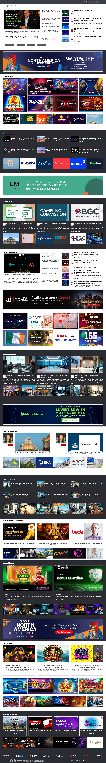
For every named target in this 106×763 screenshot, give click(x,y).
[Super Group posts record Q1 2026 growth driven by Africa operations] (95, 163)
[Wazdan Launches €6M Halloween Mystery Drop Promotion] (95, 609)
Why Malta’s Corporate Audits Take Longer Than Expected (90, 484)
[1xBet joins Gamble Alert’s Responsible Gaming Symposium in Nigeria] (95, 238)
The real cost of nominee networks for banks (19, 376)
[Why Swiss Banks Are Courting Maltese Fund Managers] (53, 364)
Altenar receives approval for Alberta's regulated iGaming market (91, 732)
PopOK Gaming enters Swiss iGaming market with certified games (14, 732)
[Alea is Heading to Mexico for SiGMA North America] (44, 119)
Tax (81, 5)
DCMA (77, 760)
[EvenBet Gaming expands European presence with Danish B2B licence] (78, 742)
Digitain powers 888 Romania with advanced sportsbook (19, 275)
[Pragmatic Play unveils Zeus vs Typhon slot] (61, 701)
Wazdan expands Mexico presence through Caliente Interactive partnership (51, 12)
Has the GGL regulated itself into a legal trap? (88, 29)
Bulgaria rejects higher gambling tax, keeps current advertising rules (32, 453)
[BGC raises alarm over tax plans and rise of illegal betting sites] (78, 462)
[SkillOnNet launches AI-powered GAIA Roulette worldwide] (53, 532)
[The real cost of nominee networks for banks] (19, 364)
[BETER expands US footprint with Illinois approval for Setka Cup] (28, 742)
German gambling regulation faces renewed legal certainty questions (21, 32)
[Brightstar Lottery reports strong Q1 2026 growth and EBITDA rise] (78, 163)
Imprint (67, 760)
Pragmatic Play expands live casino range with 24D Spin (27, 593)
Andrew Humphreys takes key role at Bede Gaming (87, 543)
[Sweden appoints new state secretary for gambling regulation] (44, 553)
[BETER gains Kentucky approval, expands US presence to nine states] (11, 742)
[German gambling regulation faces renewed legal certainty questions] (22, 19)
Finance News (14, 136)
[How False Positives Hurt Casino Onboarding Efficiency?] (11, 609)
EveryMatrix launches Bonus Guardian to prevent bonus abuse (77, 593)
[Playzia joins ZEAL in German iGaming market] (40, 321)
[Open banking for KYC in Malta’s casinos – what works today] (11, 390)
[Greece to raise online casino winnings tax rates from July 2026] (61, 462)
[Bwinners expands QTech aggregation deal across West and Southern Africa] (65, 103)
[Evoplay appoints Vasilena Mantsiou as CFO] (11, 553)
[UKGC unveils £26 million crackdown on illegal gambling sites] (53, 212)
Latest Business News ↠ (11, 252)
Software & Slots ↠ (8, 643)
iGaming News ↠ (8, 76)
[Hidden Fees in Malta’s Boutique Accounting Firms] (11, 508)
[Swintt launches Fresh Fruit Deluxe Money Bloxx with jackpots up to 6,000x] (28, 119)
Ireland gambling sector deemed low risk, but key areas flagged (19, 224)
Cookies (81, 760)
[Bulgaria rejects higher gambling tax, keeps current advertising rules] (32, 443)
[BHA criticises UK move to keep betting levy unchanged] (44, 462)
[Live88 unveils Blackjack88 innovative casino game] (61, 609)
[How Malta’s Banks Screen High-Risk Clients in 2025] (87, 364)
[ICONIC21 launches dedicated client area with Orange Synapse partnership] (40, 86)
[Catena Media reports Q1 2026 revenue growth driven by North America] (61, 163)
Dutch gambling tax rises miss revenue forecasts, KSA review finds (85, 453)
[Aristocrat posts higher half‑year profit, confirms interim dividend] (44, 163)
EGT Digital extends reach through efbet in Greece (50, 267)
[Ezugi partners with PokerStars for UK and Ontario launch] (91, 321)
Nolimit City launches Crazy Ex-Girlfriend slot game (87, 666)
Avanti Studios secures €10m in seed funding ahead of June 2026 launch (22, 150)
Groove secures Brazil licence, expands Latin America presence (66, 731)
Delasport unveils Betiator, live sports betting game (19, 543)
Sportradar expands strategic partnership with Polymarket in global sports (51, 19)
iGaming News (14, 565)
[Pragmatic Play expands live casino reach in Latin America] (78, 609)
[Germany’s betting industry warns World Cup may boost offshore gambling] (61, 238)
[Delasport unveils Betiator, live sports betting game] (19, 532)
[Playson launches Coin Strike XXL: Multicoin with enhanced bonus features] (15, 103)
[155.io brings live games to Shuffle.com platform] (91, 338)
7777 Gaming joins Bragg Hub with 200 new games (50, 274)
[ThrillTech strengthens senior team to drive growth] (28, 553)
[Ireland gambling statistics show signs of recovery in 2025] (15, 338)
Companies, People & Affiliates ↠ (13, 520)
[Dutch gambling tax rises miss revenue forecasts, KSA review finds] (85, 443)
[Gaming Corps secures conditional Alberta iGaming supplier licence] (61, 742)
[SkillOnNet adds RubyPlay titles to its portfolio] (65, 338)
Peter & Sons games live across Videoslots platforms (50, 255)
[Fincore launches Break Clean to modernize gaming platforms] (78, 553)
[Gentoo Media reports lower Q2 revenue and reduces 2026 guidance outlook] (78, 119)
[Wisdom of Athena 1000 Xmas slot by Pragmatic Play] (40, 685)
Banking (78, 5)
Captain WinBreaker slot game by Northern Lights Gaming (53, 666)
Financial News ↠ (8, 134)
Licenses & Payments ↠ (10, 715)
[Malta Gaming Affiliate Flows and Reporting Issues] (78, 508)
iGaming (65, 5)
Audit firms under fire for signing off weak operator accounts (56, 495)
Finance (73, 5)
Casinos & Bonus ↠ (8, 563)
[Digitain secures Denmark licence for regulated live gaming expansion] (44, 742)
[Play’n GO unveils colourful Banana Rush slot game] (44, 701)
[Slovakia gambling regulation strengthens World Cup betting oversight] (28, 238)
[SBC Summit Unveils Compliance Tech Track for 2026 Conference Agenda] (40, 103)
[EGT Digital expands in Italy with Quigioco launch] (65, 321)
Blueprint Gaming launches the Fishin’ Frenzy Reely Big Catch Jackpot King (51, 38)
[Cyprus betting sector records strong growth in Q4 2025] (11, 163)
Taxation (10, 445)
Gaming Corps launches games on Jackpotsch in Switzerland (50, 282)
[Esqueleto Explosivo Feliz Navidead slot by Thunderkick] (11, 701)
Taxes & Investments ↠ (10, 431)
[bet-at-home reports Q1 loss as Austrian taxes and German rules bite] (28, 163)
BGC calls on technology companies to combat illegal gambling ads (88, 224)
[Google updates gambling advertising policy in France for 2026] (11, 238)
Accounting (86, 5)
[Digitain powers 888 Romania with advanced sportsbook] (22, 263)
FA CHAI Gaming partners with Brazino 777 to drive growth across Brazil (50, 32)
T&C (71, 760)
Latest (60, 5)
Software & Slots (31, 44)
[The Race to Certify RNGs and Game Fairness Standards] (95, 701)
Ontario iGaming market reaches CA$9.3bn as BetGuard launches (56, 150)
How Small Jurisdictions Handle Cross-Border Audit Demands (55, 484)
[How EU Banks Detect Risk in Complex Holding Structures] (61, 390)
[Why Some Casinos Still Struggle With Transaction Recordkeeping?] (28, 609)
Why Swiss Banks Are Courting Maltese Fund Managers (53, 376)
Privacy (73, 760)
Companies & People (9, 44)
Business (92, 5)
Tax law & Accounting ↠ (10, 479)
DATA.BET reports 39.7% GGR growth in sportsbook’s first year (22, 139)
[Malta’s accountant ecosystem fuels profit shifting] (44, 508)
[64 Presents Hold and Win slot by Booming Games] (65, 685)
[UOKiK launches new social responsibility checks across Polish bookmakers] (95, 119)
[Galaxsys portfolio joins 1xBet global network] (15, 321)
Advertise (64, 760)
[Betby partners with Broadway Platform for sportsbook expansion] (40, 338)
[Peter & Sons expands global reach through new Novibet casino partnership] (15, 86)
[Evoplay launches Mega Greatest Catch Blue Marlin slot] (15, 685)
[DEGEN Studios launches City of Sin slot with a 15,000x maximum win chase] (11, 119)
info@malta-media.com (33, 1)
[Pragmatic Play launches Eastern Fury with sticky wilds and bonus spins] (65, 86)
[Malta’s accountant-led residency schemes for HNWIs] (61, 508)
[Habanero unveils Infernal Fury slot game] (28, 701)
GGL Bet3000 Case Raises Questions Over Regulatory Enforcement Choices (87, 37)
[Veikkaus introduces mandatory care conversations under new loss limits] (44, 238)
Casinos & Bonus (21, 44)
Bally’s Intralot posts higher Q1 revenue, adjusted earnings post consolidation (89, 150)
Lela (7, 445)
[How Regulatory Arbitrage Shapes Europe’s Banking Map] (78, 390)
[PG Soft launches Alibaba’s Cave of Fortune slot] (78, 701)
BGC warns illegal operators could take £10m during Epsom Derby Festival (90, 140)
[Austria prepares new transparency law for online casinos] (44, 609)
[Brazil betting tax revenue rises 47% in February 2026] (28, 462)
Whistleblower (86, 760)
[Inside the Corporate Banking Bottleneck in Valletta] (95, 390)
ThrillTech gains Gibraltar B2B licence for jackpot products (40, 731)
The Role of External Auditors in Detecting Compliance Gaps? (21, 495)
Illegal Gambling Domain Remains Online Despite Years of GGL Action (87, 19)
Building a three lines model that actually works (21, 484)
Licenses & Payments (41, 44)
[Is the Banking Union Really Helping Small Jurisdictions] (28, 390)
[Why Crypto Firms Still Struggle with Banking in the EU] (44, 390)
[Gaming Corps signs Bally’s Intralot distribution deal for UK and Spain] (91, 86)
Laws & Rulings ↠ (8, 202)
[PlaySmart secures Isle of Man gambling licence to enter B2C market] (95, 742)
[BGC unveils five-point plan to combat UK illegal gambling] (78, 238)
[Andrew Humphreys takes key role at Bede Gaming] (87, 532)
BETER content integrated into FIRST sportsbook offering (50, 262)
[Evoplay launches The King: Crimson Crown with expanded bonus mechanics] (91, 103)
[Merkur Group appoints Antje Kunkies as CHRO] (95, 553)
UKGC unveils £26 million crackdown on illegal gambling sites (54, 224)
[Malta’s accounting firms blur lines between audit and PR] (95, 508)
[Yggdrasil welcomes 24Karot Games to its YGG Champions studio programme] (61, 119)
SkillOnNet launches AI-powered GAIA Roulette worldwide (53, 544)
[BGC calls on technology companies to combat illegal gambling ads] (87, 212)
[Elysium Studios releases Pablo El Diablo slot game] (91, 685)
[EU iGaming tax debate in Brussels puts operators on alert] (95, 462)
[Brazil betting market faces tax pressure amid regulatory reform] (11, 462)
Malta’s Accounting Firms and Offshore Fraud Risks (89, 495)
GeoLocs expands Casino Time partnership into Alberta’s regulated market (51, 25)
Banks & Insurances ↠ (9, 354)
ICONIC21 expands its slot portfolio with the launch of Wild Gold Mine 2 (19, 666)
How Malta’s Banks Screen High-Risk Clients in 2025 (87, 376)
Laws (69, 5)
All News (97, 5)
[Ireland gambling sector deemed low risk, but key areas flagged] (19, 212)
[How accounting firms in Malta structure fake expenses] (28, 508)
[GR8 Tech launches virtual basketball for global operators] (61, 553)
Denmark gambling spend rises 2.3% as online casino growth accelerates (57, 139)
